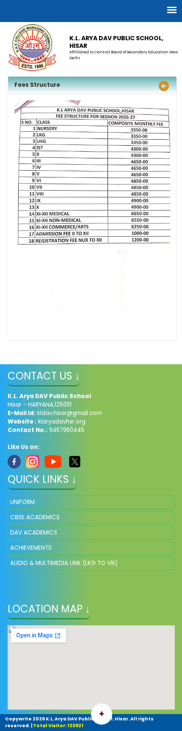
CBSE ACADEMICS (35, 517)
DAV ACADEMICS (33, 533)
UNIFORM (22, 502)
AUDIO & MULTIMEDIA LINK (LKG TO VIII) (63, 563)
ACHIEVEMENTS (31, 548)
